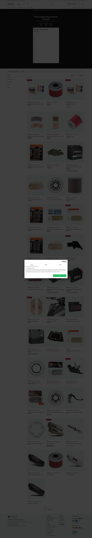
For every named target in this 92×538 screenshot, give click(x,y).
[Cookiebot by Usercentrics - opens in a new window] (62, 261)
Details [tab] (46, 264)
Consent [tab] (31, 264)
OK (59, 275)
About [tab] (60, 264)
